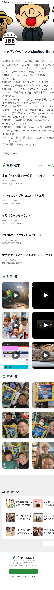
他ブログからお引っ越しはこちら (22, 576)
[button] (23, 571)
